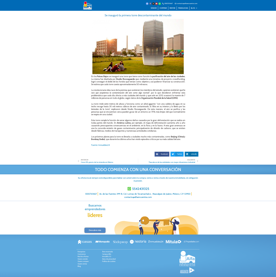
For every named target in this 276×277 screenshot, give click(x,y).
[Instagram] (153, 3)
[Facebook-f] (150, 3)
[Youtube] (156, 3)
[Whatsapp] (159, 3)
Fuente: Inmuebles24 (100, 145)
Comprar (163, 8)
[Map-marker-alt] (147, 3)
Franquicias (183, 8)
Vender (154, 8)
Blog (193, 8)
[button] (162, 154)
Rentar (172, 8)
